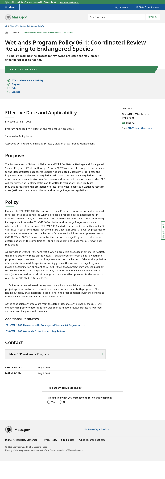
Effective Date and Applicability (27, 80)
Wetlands (24, 26)
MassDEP (14, 26)
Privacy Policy (50, 439)
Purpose (16, 84)
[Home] (6, 26)
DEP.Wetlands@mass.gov (140, 128)
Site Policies (67, 439)
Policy (15, 88)
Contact (16, 91)
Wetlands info (37, 26)
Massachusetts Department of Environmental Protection (48, 32)
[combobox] (124, 17)
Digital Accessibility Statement (22, 439)
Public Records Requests (91, 439)
